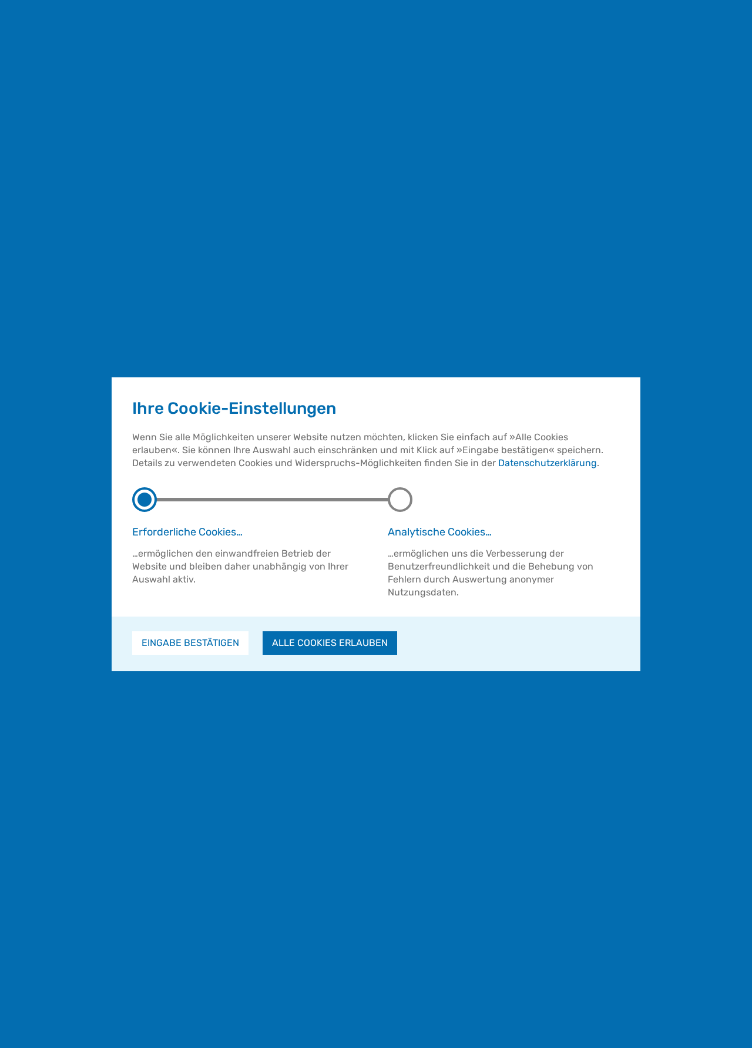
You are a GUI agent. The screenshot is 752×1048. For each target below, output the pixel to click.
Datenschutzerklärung (547, 462)
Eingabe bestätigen (190, 642)
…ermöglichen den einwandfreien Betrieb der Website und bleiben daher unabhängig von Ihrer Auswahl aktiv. (240, 555)
